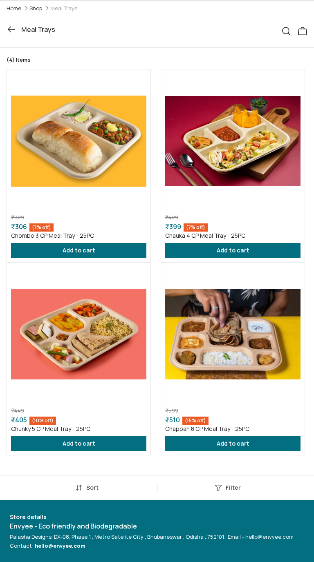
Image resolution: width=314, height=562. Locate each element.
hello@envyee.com (60, 545)
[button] (289, 29)
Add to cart (79, 250)
